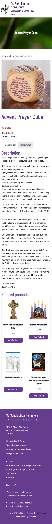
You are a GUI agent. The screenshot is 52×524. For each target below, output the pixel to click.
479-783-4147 (11, 434)
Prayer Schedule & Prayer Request (24, 465)
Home (4, 56)
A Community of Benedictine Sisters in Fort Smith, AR (24, 420)
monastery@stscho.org (23, 503)
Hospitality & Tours (15, 441)
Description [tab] (10, 145)
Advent (11, 56)
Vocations (11, 473)
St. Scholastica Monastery (20, 5)
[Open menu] (42, 7)
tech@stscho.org (21, 506)
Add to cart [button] (13, 340)
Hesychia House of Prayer (20, 495)
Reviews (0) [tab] (25, 145)
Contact (10, 461)
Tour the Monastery (16, 445)
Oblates (10, 477)
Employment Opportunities (20, 469)
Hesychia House (14, 453)
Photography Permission (19, 449)
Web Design (41, 513)
